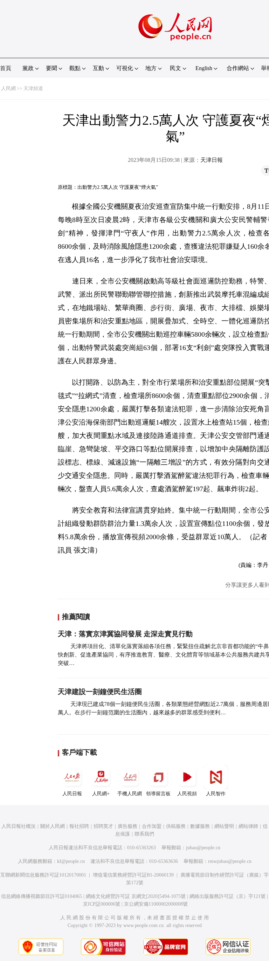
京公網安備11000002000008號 (156, 904)
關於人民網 (52, 826)
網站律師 (248, 826)
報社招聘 (79, 826)
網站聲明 (224, 826)
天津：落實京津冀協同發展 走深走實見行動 (125, 634)
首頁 (5, 68)
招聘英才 (103, 826)
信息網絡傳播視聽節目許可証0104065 (41, 896)
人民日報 (72, 793)
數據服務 (200, 826)
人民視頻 (187, 793)
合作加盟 (151, 826)
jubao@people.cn (203, 847)
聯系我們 (144, 834)
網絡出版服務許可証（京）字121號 (227, 896)
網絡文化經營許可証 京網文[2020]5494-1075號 (136, 896)
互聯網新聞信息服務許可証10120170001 (43, 875)
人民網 (8, 88)
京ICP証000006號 (101, 904)
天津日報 (211, 160)
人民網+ (101, 793)
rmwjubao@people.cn (229, 861)
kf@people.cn (71, 861)
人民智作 (216, 793)
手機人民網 (129, 793)
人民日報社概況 (18, 826)
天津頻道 (33, 88)
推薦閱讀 (76, 616)
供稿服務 (176, 826)
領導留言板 (158, 793)
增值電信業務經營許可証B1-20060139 (133, 875)
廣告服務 (127, 826)
